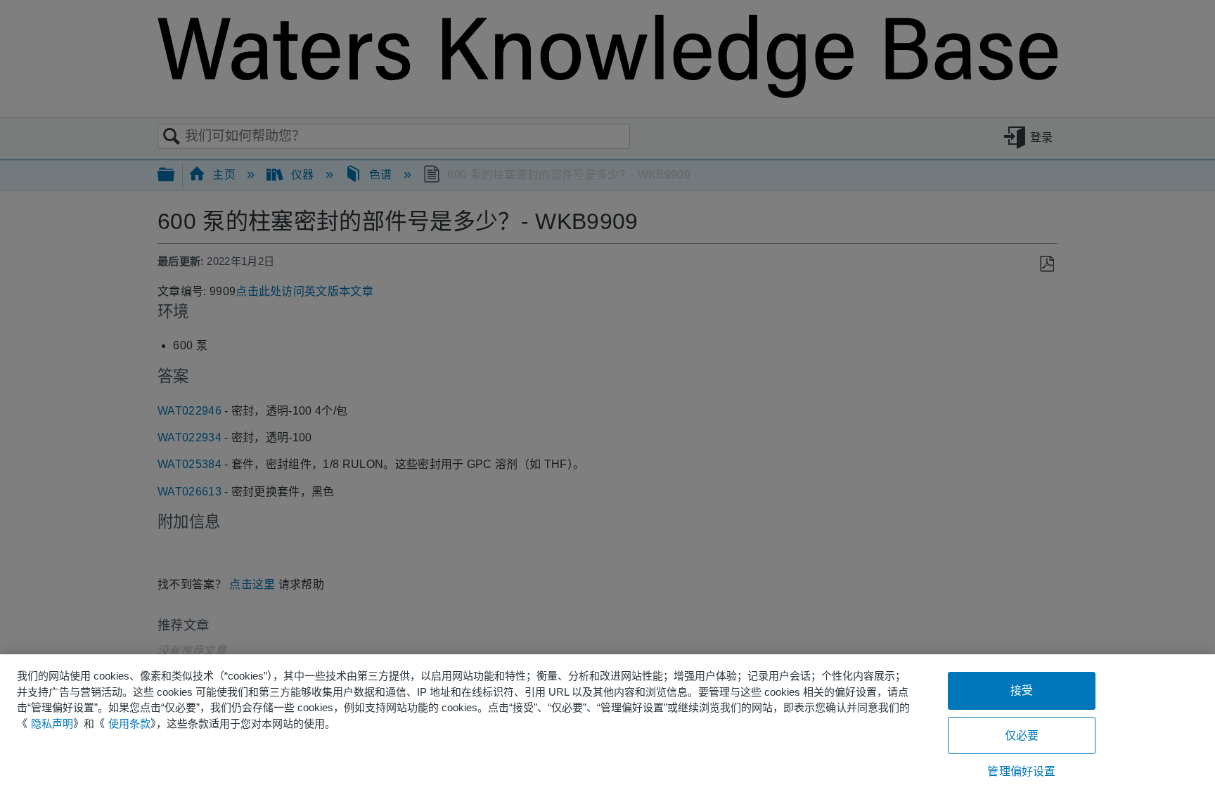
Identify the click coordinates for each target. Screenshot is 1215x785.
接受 (1021, 690)
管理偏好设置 (1021, 771)
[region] (607, 719)
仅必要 (1022, 735)
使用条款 (129, 723)
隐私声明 (52, 723)
